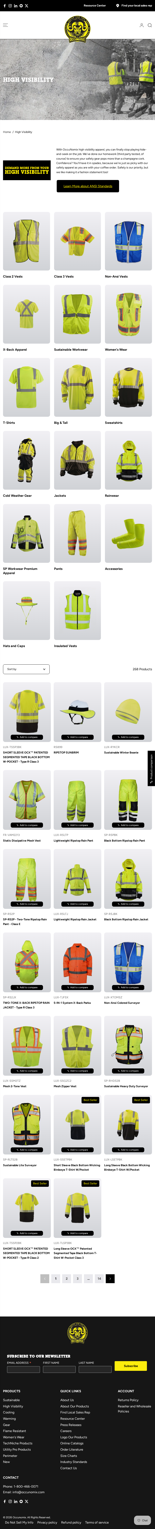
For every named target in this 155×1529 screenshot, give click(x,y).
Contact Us (68, 1468)
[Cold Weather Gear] (26, 460)
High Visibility (13, 1406)
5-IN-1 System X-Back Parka (72, 1003)
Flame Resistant (14, 1431)
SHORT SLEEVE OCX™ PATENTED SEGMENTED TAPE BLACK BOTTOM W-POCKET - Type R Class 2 (26, 1253)
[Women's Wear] (128, 314)
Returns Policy (128, 1400)
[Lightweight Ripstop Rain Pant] (78, 800)
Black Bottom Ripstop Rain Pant (124, 840)
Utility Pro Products (17, 1449)
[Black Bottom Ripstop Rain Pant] (128, 800)
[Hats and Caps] (26, 610)
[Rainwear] (128, 460)
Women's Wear (116, 349)
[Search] (148, 25)
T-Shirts (9, 423)
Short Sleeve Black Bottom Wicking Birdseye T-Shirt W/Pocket (77, 1167)
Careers (65, 1431)
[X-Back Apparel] (26, 314)
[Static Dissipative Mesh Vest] (27, 800)
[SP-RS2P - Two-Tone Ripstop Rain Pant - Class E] (27, 879)
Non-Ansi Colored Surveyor (122, 1003)
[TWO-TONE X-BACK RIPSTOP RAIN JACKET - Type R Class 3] (27, 962)
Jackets (60, 496)
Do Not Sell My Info (19, 1522)
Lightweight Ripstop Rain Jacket (75, 919)
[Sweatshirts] (128, 387)
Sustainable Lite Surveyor (20, 1165)
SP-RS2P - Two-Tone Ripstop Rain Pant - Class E (25, 922)
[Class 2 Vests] (26, 241)
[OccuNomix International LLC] (77, 29)
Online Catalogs (71, 1443)
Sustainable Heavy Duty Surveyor (126, 1086)
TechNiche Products (17, 1443)
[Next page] (110, 1278)
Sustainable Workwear (71, 349)
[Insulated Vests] (77, 610)
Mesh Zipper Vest (65, 1086)
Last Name (86, 1363)
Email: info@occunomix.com (24, 1492)
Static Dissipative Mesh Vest (22, 840)
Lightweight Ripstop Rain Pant (73, 840)
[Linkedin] (15, 5)
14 (99, 1279)
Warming (9, 1419)
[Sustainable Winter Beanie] (128, 712)
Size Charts (68, 1456)
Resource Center (95, 5)
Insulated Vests (65, 646)
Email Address (19, 1363)
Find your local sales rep (136, 5)
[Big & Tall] (77, 387)
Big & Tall (61, 423)
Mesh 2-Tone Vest (14, 1086)
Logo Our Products (73, 1437)
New (6, 1462)
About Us (67, 1400)
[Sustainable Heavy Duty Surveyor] (128, 1046)
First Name (51, 1363)
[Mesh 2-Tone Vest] (27, 1046)
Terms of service (97, 1522)
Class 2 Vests (12, 276)
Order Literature (71, 1449)
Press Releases (70, 1425)
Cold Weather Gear (17, 496)
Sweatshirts (113, 423)
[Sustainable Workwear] (77, 314)
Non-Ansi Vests (116, 276)
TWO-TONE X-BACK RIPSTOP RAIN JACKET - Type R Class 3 (26, 1005)
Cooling (8, 1412)
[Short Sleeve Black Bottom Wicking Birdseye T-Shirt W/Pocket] (78, 1125)
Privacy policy (47, 1522)
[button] (5, 25)
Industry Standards (73, 1462)
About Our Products (74, 1406)
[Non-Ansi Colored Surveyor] (128, 962)
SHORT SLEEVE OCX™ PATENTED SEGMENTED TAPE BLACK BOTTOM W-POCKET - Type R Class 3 (26, 757)
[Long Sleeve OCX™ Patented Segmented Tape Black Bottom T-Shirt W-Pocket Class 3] (78, 1208)
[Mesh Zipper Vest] (78, 1046)
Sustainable (11, 1400)
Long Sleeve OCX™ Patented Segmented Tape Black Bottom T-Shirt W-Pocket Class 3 (75, 1253)
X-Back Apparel (15, 349)
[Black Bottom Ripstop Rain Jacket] (128, 879)
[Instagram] (10, 5)
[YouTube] (21, 5)
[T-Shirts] (26, 387)
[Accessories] (128, 533)
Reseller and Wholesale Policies (134, 1408)
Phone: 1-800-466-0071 (20, 1486)
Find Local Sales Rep (75, 1412)
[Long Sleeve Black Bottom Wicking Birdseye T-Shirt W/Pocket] (128, 1125)
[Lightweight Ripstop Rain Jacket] (78, 879)
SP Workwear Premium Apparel (20, 571)
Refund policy (71, 1522)
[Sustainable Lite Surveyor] (27, 1125)
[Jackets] (77, 460)
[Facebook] (4, 5)
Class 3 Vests (63, 276)
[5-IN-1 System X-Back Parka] (78, 962)
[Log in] (140, 25)
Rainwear (112, 496)
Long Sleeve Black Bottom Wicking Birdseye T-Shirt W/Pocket (127, 1167)
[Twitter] (26, 5)
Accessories (114, 569)
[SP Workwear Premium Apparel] (26, 533)
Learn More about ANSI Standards (88, 186)
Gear (6, 1425)
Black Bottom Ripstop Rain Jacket (126, 919)
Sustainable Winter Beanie (121, 752)
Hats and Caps (14, 646)
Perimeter (10, 1456)
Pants (58, 569)
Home (7, 132)
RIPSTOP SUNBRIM (66, 752)
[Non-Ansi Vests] (128, 241)
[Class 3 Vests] (77, 241)
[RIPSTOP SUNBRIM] (78, 712)
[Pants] (77, 533)
